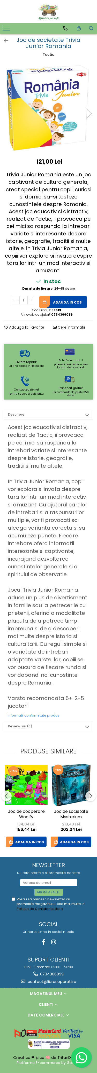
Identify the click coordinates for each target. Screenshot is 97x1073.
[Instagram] (53, 942)
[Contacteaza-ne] (65, 28)
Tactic (48, 54)
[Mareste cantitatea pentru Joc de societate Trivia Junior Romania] (31, 300)
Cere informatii (71, 327)
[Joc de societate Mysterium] (71, 785)
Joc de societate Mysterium (71, 814)
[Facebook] (43, 942)
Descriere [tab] (16, 414)
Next (89, 113)
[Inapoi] (4, 40)
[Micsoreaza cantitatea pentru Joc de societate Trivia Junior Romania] (16, 300)
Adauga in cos (67, 302)
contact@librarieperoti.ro (51, 981)
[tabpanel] (48, 108)
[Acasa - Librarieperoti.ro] (48, 12)
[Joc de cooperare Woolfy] (26, 785)
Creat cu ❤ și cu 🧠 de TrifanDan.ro (47, 1057)
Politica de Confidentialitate (40, 908)
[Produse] (7, 30)
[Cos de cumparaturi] (78, 28)
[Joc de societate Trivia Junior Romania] (48, 108)
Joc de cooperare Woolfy (26, 814)
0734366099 (51, 974)
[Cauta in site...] (91, 28)
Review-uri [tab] (20, 726)
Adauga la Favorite (26, 327)
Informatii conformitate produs (33, 715)
